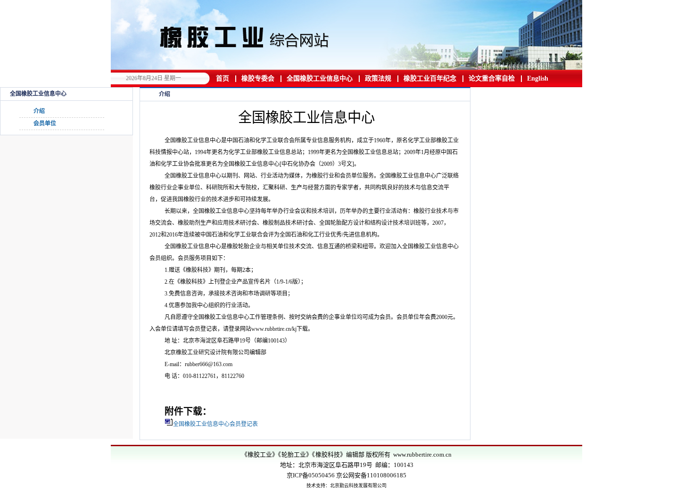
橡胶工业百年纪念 (430, 78)
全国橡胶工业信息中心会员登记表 (215, 424)
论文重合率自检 (492, 78)
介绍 (39, 111)
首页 (222, 78)
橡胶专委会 (257, 78)
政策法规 (378, 78)
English (537, 78)
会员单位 (44, 123)
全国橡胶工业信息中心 (320, 78)
